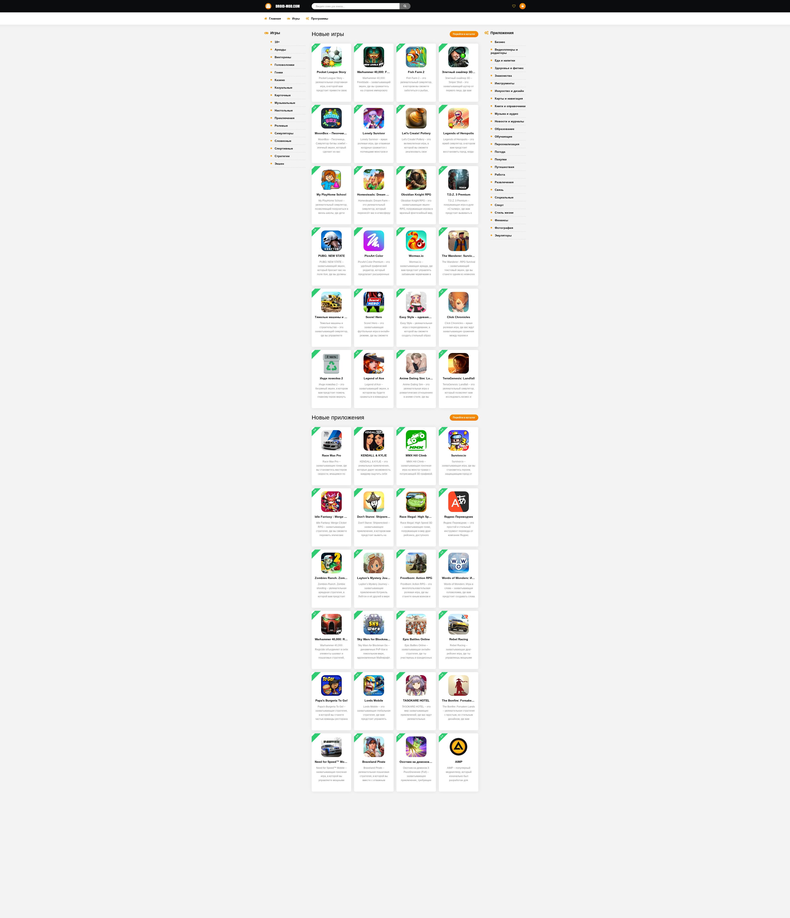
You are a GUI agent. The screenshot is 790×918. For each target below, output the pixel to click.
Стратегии (282, 156)
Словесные (283, 140)
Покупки (501, 159)
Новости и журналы (509, 121)
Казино (280, 80)
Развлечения (504, 182)
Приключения (284, 118)
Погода (500, 151)
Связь (499, 189)
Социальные (504, 197)
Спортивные (284, 148)
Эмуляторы (503, 235)
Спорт (499, 205)
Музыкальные (285, 102)
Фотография (504, 227)
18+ (277, 42)
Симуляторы (284, 133)
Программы (319, 18)
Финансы (501, 220)
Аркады (280, 49)
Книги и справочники (510, 106)
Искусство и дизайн (509, 91)
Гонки (279, 72)
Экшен (279, 163)
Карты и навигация (509, 98)
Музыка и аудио (506, 113)
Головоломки (284, 64)
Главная (275, 18)
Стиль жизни (504, 212)
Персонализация (507, 144)
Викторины (283, 57)
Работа (500, 174)
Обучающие (503, 136)
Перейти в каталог (464, 34)
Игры (296, 18)
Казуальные (283, 87)
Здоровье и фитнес (509, 68)
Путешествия (504, 167)
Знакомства (503, 75)
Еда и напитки (505, 60)
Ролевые (281, 125)
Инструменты (504, 83)
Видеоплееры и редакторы (504, 51)
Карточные (283, 95)
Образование (504, 129)
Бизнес (500, 42)
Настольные (284, 110)
